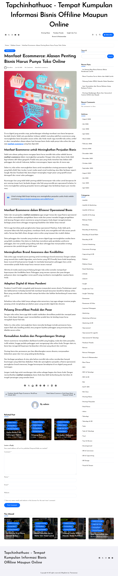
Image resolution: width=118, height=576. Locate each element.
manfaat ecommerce (42, 67)
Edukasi (85, 259)
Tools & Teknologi (88, 431)
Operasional (86, 328)
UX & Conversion (87, 451)
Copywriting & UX (88, 254)
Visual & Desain (87, 465)
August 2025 (86, 173)
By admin (10, 67)
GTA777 (84, 279)
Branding (85, 225)
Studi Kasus (86, 406)
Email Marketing (87, 269)
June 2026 (85, 129)
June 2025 (85, 183)
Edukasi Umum (10, 50)
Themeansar (73, 573)
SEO (83, 367)
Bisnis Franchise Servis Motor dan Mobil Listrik (97, 76)
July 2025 (85, 178)
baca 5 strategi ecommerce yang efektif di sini (36, 199)
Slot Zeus (85, 392)
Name (6, 477)
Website (6, 492)
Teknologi (85, 416)
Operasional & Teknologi (90, 338)
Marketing (85, 313)
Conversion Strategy (89, 249)
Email (6, 485)
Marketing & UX (87, 323)
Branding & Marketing (89, 229)
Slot (83, 382)
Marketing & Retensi (89, 318)
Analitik (85, 200)
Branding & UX (87, 239)
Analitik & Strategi (38, 422)
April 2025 (85, 188)
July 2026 (85, 124)
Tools (84, 426)
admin (46, 404)
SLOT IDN (85, 387)
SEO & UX (85, 377)
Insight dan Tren (72, 33)
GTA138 (84, 274)
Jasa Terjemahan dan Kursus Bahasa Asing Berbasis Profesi (99, 536)
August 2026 (86, 119)
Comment (7, 452)
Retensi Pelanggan (88, 352)
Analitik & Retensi (88, 210)
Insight (84, 284)
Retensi (84, 347)
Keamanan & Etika (88, 303)
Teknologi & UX (87, 421)
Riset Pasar (86, 362)
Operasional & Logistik (90, 333)
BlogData (64, 573)
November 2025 (87, 158)
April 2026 (85, 134)
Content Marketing (88, 244)
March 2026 (86, 139)
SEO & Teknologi (88, 372)
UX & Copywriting (88, 455)
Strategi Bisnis (45, 33)
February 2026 (87, 143)
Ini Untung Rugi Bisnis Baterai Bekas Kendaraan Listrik (15, 535)
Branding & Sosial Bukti (90, 234)
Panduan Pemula (58, 33)
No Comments (29, 67)
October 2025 (87, 163)
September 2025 (87, 168)
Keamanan (85, 298)
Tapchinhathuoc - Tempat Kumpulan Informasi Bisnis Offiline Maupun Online (59, 15)
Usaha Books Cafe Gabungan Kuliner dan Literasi (14, 435)
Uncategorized (87, 446)
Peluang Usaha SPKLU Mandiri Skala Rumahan (98, 81)
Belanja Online (87, 220)
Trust (84, 436)
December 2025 (87, 153)
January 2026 (86, 148)
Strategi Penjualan (13, 428)
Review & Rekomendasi (59, 36)
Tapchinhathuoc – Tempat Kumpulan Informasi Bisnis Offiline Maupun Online (25, 557)
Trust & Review (87, 441)
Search (84, 50)
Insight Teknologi (88, 293)
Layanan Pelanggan (89, 308)
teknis (84, 411)
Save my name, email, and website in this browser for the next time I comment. (30, 500)
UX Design (85, 460)
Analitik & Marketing (89, 205)
